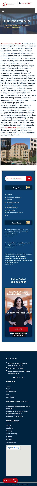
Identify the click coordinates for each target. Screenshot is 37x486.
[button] (2, 10)
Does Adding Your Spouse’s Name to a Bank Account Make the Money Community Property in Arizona (18, 232)
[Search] (29, 178)
